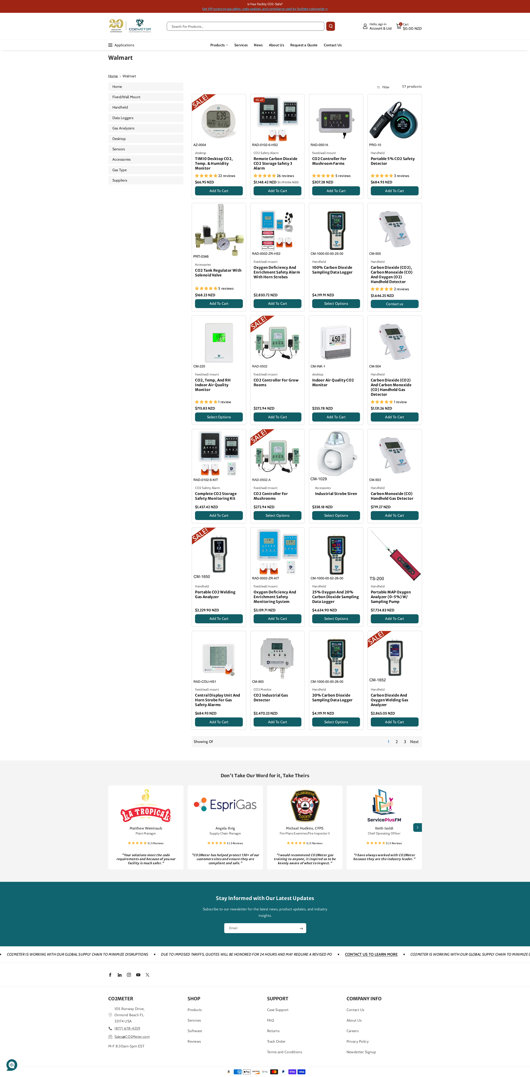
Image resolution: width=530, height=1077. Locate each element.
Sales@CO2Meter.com (132, 1036)
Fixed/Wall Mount (126, 97)
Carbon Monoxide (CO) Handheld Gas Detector (392, 496)
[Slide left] (112, 827)
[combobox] (245, 26)
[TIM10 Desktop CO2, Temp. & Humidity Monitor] (219, 121)
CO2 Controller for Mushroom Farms (329, 161)
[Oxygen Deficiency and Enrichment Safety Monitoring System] (278, 555)
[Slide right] (417, 827)
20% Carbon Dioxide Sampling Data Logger (332, 697)
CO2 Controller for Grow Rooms (276, 382)
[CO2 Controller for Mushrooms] (278, 456)
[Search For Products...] (330, 26)
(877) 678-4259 (127, 1028)
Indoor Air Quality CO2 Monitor (333, 382)
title (374, 727)
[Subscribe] (301, 929)
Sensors (118, 149)
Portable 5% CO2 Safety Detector (393, 161)
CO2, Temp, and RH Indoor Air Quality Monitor (213, 385)
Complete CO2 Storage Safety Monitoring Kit (216, 496)
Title (198, 196)
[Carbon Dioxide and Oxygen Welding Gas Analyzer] (395, 658)
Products (217, 45)
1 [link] (388, 741)
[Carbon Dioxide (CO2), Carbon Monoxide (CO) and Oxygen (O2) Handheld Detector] (395, 230)
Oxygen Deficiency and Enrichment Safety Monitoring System (275, 597)
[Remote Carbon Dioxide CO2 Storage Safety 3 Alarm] (278, 121)
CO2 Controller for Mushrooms (271, 496)
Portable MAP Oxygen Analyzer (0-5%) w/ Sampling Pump (391, 597)
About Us (354, 1020)
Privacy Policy (358, 1041)
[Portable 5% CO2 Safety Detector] (395, 121)
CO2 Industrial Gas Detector (271, 697)
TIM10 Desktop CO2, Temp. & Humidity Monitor (214, 164)
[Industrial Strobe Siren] (336, 456)
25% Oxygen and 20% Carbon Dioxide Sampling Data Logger (335, 597)
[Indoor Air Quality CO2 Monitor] (336, 343)
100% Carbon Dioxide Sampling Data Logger (332, 270)
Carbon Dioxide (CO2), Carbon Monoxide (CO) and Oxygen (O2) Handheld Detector (392, 274)
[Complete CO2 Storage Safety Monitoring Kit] (219, 456)
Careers (353, 1031)
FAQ (270, 1020)
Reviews (194, 1041)
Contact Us (355, 1010)
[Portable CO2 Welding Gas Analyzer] (219, 555)
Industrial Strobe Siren (336, 493)
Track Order (276, 1041)
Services (194, 1020)
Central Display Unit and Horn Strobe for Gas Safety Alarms (217, 700)
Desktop (119, 138)
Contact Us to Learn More (297, 954)
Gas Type (119, 170)
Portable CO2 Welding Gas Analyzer (215, 594)
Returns (273, 1031)
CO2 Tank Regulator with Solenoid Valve (218, 272)
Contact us (394, 304)
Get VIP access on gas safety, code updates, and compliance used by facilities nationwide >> (265, 9)
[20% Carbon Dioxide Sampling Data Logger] (336, 658)
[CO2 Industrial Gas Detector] (278, 658)
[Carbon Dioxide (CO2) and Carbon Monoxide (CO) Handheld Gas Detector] (395, 343)
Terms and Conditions (284, 1052)
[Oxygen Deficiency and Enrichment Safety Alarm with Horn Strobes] (278, 230)
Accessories (121, 159)
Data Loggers (123, 118)
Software (195, 1031)
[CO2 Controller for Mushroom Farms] (336, 121)
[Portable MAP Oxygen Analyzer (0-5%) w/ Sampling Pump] (395, 555)
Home (113, 76)
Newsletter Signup (361, 1052)
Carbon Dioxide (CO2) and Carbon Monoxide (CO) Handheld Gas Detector (391, 387)
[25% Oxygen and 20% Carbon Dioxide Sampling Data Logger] (336, 555)
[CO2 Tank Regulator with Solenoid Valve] (219, 231)
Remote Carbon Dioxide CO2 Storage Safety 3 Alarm (275, 164)
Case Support (278, 1010)
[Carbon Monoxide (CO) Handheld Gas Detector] (395, 456)
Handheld (120, 107)
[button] (409, 26)
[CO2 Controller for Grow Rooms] (278, 343)
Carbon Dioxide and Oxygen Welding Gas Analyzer (389, 700)
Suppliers (119, 180)
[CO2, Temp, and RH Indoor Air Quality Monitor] (219, 343)
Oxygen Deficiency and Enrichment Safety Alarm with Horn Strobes (277, 272)
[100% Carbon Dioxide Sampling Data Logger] (336, 230)
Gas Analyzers (123, 128)
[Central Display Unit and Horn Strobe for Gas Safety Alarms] (219, 658)
